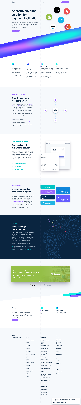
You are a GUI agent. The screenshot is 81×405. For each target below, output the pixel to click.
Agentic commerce (45, 340)
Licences (58, 349)
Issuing (28, 359)
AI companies (44, 357)
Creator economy (44, 359)
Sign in (58, 2)
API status (43, 388)
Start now (15, 320)
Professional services (45, 368)
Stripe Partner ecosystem (46, 378)
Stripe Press (58, 363)
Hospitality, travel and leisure (46, 362)
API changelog (44, 389)
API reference (44, 386)
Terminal (28, 374)
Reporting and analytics (18, 169)
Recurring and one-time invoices (19, 163)
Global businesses (44, 348)
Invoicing (28, 357)
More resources (59, 354)
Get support (58, 369)
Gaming (42, 360)
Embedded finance (45, 345)
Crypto (28, 350)
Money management (45, 353)
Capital (28, 343)
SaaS (42, 356)
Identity (28, 356)
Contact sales (65, 2)
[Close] (79, 399)
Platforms (43, 354)
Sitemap (57, 351)
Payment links (29, 363)
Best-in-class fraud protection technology (21, 121)
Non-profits (43, 367)
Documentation (44, 384)
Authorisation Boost (30, 340)
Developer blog (44, 394)
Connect (28, 348)
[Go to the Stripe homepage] (13, 336)
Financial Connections (31, 354)
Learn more (58, 316)
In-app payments (44, 350)
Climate (28, 346)
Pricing (42, 1)
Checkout (28, 345)
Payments (28, 365)
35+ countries (28, 249)
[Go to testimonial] (39, 281)
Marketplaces (44, 351)
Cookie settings (59, 352)
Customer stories (59, 339)
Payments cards (16, 168)
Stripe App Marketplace (45, 377)
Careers (57, 360)
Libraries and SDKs (44, 391)
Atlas (27, 339)
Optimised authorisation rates (19, 117)
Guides (57, 337)
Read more (43, 316)
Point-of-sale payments (18, 161)
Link (27, 360)
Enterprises (43, 337)
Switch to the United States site (59, 402)
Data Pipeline (29, 351)
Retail (42, 371)
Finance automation (45, 346)
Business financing (17, 166)
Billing (28, 342)
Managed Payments (30, 362)
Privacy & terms (59, 345)
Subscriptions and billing (18, 164)
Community (58, 342)
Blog (57, 340)
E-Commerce (43, 343)
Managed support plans (60, 371)
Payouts (28, 367)
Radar (28, 368)
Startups (43, 339)
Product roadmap (59, 358)
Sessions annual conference (61, 343)
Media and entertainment (46, 365)
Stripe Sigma (29, 371)
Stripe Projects (44, 392)
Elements (28, 353)
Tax (27, 373)
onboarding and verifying (17, 201)
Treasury (28, 376)
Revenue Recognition (31, 370)
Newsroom (58, 361)
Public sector (43, 370)
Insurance (43, 363)
